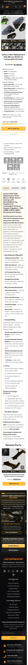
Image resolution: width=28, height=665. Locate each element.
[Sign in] (20, 6)
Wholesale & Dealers (13, 596)
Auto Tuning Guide (13, 591)
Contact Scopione (13, 618)
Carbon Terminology (13, 594)
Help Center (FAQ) (13, 615)
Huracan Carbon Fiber (19, 173)
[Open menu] (2, 6)
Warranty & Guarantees (13, 612)
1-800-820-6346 (12, 655)
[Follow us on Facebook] (4, 571)
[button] (23, 19)
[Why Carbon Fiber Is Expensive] (12, 516)
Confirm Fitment (13, 546)
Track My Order (13, 607)
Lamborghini (18, 10)
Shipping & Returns (13, 610)
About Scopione (13, 583)
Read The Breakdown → (12, 532)
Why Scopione (13, 550)
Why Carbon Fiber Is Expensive (12, 524)
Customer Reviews (13, 586)
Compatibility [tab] (15, 188)
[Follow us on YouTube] (13, 574)
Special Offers (13, 588)
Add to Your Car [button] (14, 483)
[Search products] (16, 6)
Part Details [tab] (6, 188)
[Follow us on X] (8, 571)
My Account (13, 604)
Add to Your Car (13, 128)
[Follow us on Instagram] (13, 571)
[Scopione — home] (7, 7)
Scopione (6, 10)
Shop (12, 10)
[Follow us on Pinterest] (17, 571)
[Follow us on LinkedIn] (21, 571)
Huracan (7, 12)
